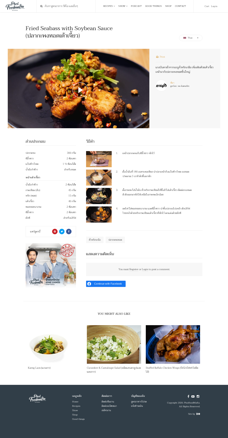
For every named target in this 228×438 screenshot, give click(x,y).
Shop (75, 415)
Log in (214, 6)
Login (145, 269)
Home (75, 402)
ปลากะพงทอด (115, 240)
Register (133, 269)
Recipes (76, 406)
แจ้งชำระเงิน (137, 406)
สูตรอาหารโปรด (139, 402)
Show (75, 410)
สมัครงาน (106, 410)
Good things (78, 419)
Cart (207, 6)
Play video (78, 88)
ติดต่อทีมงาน (108, 402)
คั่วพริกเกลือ (95, 240)
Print (162, 57)
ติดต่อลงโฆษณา (109, 406)
